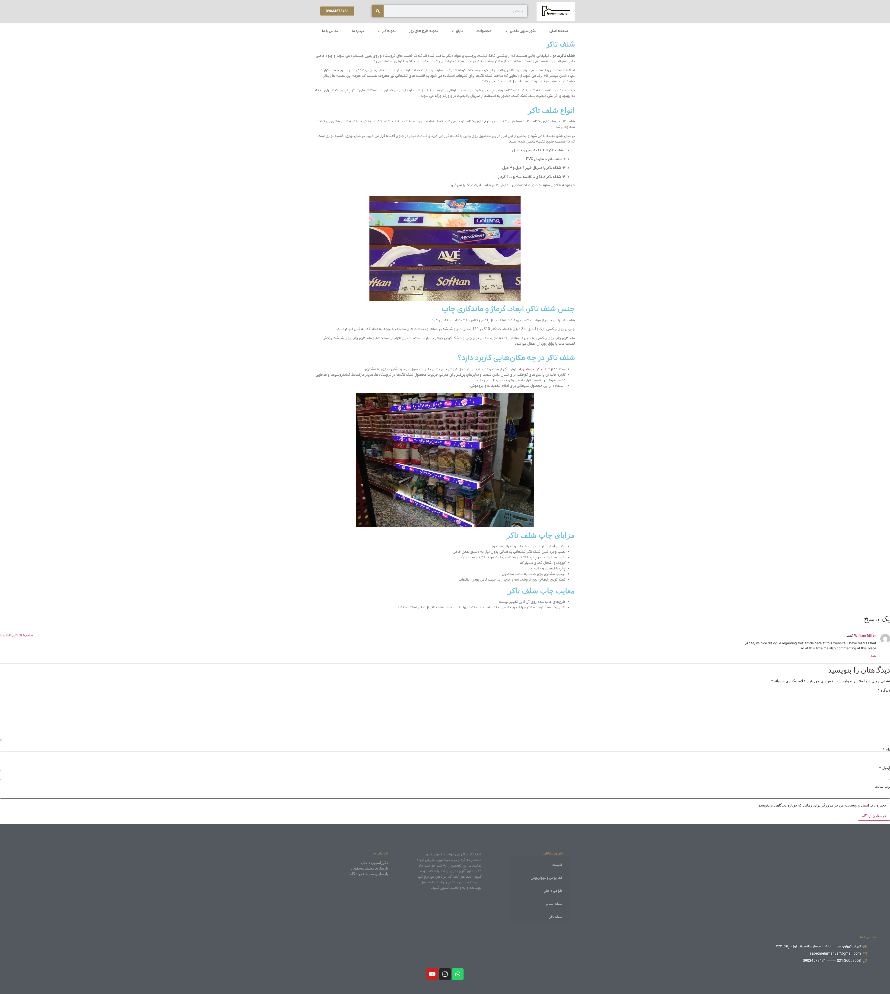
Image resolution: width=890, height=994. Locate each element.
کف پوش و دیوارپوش (546, 878)
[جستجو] (378, 11)
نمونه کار (389, 31)
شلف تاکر (555, 917)
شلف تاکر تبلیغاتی (536, 369)
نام (886, 749)
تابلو (459, 31)
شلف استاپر (554, 904)
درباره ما (358, 31)
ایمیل (884, 768)
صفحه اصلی (558, 31)
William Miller (865, 635)
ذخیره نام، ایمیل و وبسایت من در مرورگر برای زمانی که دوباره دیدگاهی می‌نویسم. (821, 805)
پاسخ (873, 655)
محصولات (484, 31)
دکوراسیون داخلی (523, 31)
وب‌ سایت (882, 786)
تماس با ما (330, 31)
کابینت (557, 865)
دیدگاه (884, 690)
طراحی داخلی (553, 891)
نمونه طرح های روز (423, 31)
